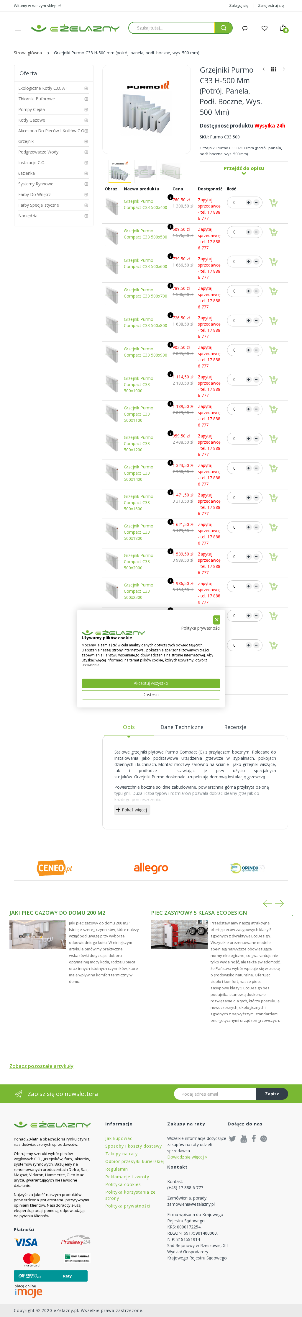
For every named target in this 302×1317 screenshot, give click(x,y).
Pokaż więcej (134, 810)
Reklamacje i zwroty (127, 1176)
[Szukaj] (223, 27)
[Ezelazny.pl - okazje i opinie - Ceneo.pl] (54, 868)
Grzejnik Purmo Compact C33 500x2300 (138, 591)
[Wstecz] (264, 70)
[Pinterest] (263, 1138)
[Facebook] (254, 1138)
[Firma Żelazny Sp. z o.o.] (52, 1124)
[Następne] (284, 70)
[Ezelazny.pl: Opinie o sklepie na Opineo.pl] (247, 868)
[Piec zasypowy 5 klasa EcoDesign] (179, 934)
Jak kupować (118, 1138)
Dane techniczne (181, 727)
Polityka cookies (123, 1184)
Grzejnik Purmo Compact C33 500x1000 (138, 384)
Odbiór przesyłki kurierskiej (135, 1161)
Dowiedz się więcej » (187, 1157)
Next (279, 903)
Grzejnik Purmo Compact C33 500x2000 (138, 562)
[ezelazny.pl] (75, 28)
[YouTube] (244, 1138)
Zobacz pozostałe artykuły (41, 1066)
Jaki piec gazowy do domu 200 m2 (57, 912)
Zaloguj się (238, 5)
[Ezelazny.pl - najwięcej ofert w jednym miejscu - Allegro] (151, 868)
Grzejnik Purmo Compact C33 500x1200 (138, 443)
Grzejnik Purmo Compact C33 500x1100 (138, 414)
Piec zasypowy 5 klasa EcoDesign (199, 912)
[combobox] (171, 27)
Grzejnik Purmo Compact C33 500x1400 (138, 473)
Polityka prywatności (127, 1206)
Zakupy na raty (121, 1153)
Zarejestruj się (271, 5)
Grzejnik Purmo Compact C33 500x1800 (138, 532)
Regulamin (116, 1169)
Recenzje (235, 727)
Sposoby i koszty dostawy (133, 1146)
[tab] (128, 729)
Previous (267, 903)
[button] (120, 171)
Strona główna (28, 52)
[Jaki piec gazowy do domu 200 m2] (37, 934)
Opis (129, 727)
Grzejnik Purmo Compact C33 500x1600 (138, 503)
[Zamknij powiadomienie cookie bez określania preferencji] (216, 620)
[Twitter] (232, 1138)
